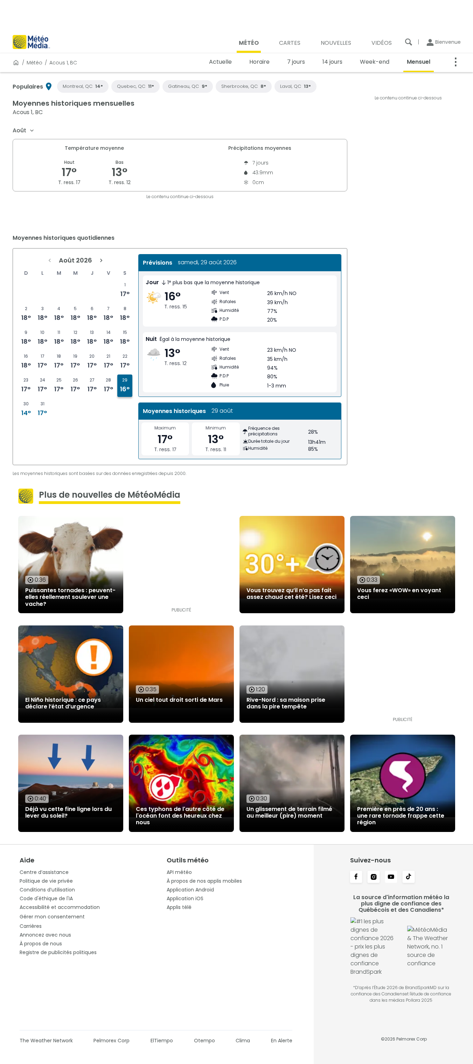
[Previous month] (49, 260)
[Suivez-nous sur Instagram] (373, 877)
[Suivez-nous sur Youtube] (391, 877)
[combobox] (24, 130)
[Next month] (101, 260)
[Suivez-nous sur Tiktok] (408, 877)
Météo (34, 62)
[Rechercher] (408, 42)
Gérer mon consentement (52, 916)
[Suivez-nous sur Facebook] (356, 877)
